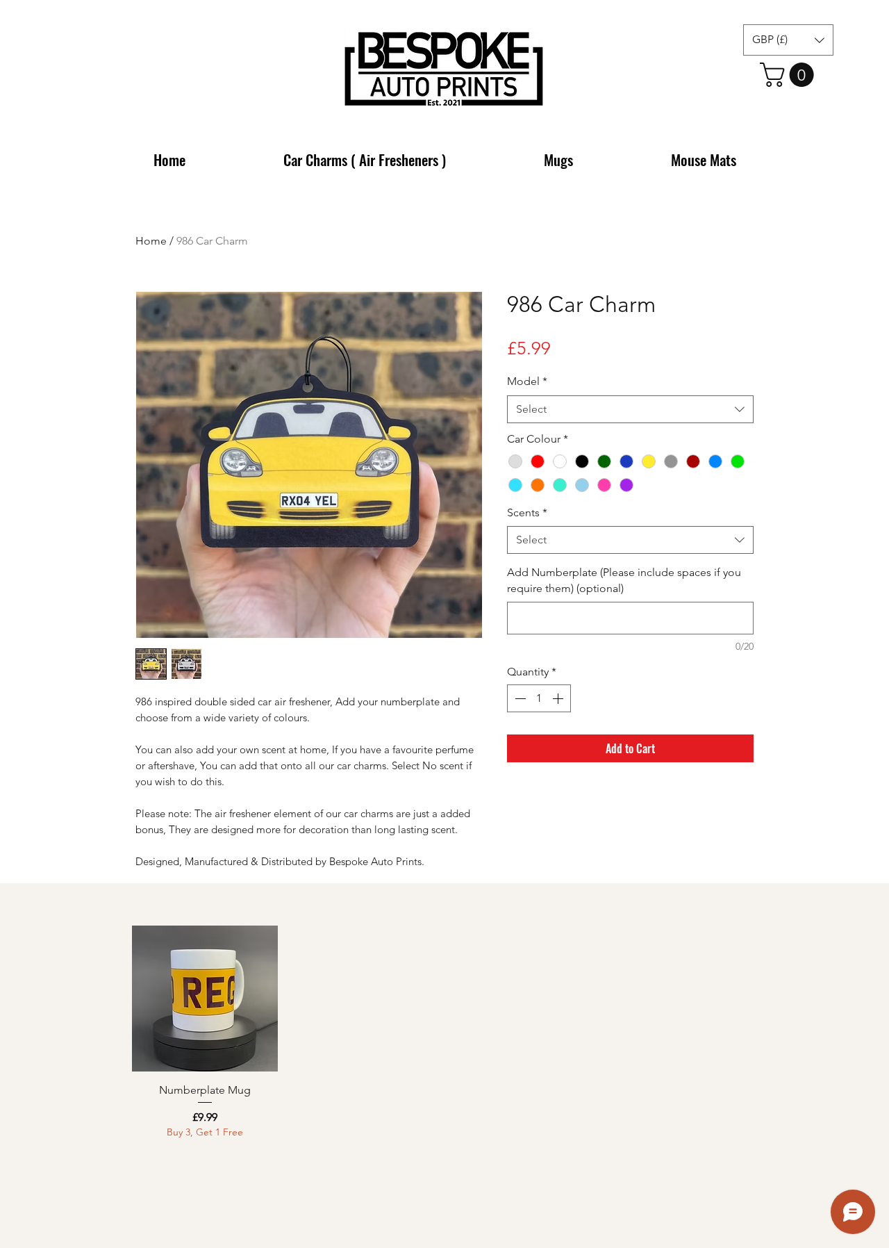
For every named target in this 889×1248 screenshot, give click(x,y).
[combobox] (630, 409)
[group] (444, 1033)
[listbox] (788, 40)
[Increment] (559, 698)
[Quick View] (205, 999)
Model (527, 381)
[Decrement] (519, 698)
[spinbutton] (539, 698)
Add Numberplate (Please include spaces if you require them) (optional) (624, 580)
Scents (527, 512)
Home (151, 240)
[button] (788, 40)
